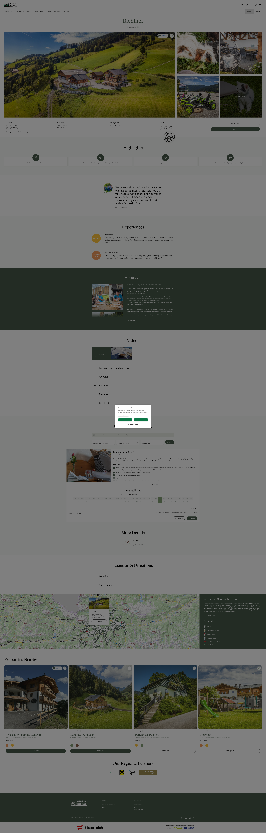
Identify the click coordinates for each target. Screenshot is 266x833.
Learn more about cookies (123, 415)
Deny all (141, 419)
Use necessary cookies (133, 424)
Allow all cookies (125, 419)
